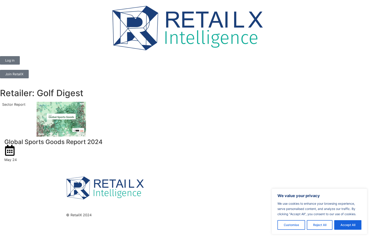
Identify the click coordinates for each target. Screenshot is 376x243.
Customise (291, 225)
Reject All (319, 225)
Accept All (348, 225)
